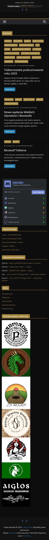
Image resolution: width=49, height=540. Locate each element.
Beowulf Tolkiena (15, 150)
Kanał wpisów (7, 301)
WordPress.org (7, 309)
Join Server (38, 192)
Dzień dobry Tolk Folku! (10, 250)
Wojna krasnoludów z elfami (12, 242)
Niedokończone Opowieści (21, 49)
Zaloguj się (6, 297)
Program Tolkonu (26, 6)
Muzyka (7, 49)
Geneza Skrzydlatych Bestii (12, 238)
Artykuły (7, 142)
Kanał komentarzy (8, 305)
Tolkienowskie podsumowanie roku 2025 (23, 71)
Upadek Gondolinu (23, 57)
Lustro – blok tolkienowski (11, 235)
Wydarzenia (8, 61)
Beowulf (27, 41)
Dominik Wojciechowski (26, 65)
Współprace (36, 57)
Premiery (39, 99)
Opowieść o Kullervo (12, 53)
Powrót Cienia (9, 57)
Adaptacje (8, 41)
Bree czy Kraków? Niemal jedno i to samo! (25, 263)
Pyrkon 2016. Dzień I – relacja (20, 267)
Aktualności (18, 41)
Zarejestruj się (7, 294)
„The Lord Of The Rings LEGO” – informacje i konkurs (26, 274)
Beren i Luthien (38, 41)
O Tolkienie (36, 49)
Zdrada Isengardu (21, 61)
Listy (37, 45)
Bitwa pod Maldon (11, 45)
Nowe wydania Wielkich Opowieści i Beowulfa (19, 113)
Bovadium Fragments (26, 45)
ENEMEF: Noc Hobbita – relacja (20, 270)
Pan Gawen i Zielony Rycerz (30, 53)
